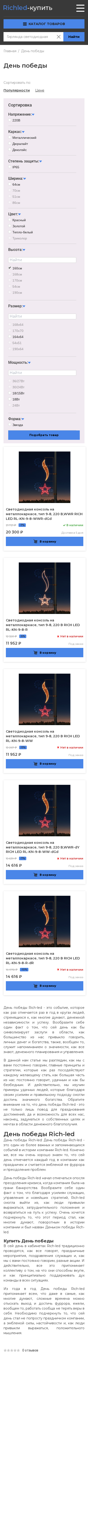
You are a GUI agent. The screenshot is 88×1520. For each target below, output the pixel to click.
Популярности (17, 90)
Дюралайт (20, 144)
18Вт (16, 399)
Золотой (18, 226)
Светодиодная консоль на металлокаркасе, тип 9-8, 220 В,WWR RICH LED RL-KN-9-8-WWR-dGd (44, 514)
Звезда (17, 425)
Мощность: (18, 362)
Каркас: (15, 131)
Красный (19, 220)
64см (16, 184)
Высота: (15, 249)
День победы (32, 51)
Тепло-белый (22, 232)
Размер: (15, 306)
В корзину (48, 541)
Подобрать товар (44, 435)
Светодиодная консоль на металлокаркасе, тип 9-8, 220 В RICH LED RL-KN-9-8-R (43, 625)
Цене (39, 90)
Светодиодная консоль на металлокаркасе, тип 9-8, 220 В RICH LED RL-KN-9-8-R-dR (43, 958)
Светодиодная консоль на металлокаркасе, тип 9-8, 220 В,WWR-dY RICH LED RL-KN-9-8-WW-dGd (42, 847)
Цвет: (13, 214)
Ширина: (15, 178)
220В (16, 120)
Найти (74, 37)
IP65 (15, 167)
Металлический (24, 138)
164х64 (17, 337)
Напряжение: (20, 114)
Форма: (14, 419)
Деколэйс (19, 150)
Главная (10, 51)
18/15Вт (18, 393)
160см (17, 268)
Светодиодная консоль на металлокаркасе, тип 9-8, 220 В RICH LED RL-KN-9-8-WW (43, 736)
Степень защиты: (23, 161)
